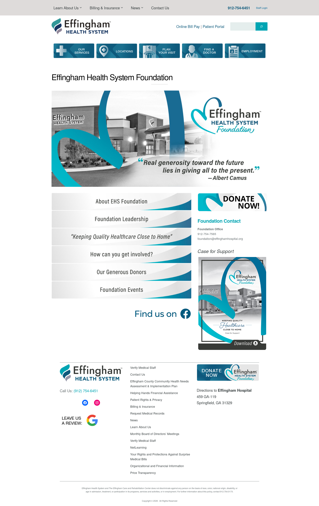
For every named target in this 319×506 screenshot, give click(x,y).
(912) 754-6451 (86, 390)
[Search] (261, 26)
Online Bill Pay (188, 26)
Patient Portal (213, 26)
